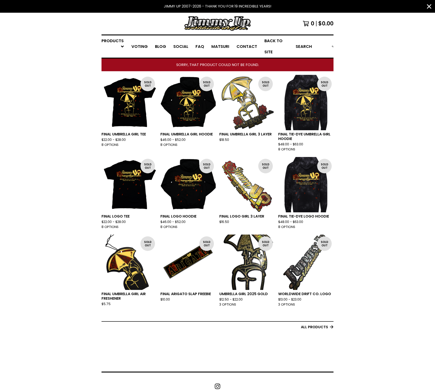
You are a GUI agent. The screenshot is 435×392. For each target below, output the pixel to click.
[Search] (332, 46)
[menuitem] (113, 46)
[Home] (217, 23)
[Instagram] (217, 386)
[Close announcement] (429, 6)
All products (314, 327)
